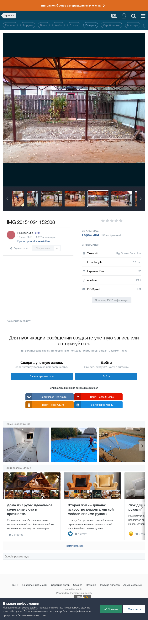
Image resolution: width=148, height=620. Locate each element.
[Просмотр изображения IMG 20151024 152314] (75, 198)
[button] (7, 199)
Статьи (74, 25)
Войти (106, 376)
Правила (91, 585)
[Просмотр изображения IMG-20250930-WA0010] (74, 445)
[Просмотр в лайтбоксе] (74, 110)
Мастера (132, 25)
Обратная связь (60, 585)
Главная (10, 25)
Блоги (43, 25)
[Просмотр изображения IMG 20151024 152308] (98, 198)
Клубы (58, 25)
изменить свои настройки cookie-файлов (61, 611)
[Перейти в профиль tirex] (11, 235)
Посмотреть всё (74, 545)
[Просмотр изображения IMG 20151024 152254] (121, 198)
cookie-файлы (30, 607)
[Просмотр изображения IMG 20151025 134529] (18, 198)
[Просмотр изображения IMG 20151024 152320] (51, 198)
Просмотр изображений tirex (33, 241)
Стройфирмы (111, 25)
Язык (13, 585)
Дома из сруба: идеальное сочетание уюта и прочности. (29, 509)
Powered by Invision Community (74, 593)
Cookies (77, 585)
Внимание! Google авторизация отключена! (71, 5)
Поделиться (20, 248)
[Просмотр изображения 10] (122, 445)
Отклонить (134, 609)
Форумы (28, 25)
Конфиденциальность (34, 585)
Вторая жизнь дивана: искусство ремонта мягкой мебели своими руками (91, 509)
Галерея (90, 25)
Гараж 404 (90, 234)
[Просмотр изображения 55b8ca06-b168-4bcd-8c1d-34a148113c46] (26, 445)
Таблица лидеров (110, 585)
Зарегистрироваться (42, 376)
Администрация (132, 585)
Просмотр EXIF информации (111, 300)
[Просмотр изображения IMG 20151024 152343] (32, 198)
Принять (112, 609)
